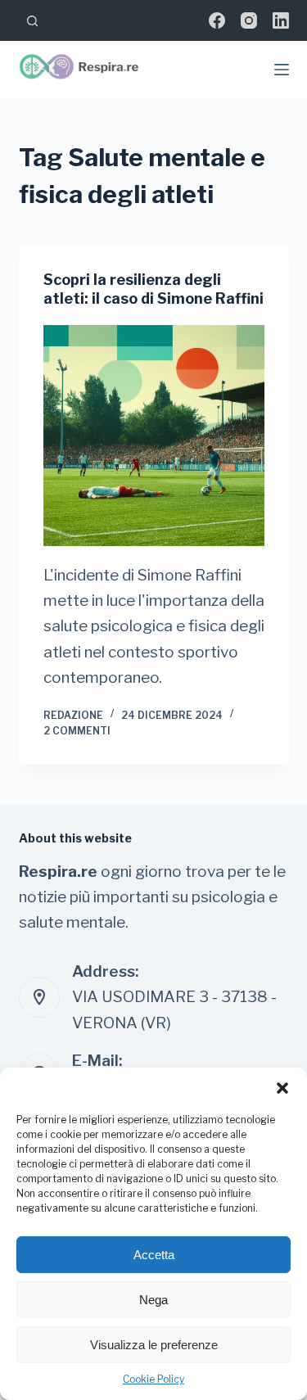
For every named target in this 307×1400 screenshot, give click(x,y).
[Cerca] (32, 21)
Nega (153, 1300)
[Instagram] (249, 20)
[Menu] (281, 69)
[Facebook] (217, 20)
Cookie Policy (153, 1379)
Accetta (153, 1255)
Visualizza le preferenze (154, 1345)
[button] (282, 1088)
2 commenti (77, 731)
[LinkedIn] (281, 20)
